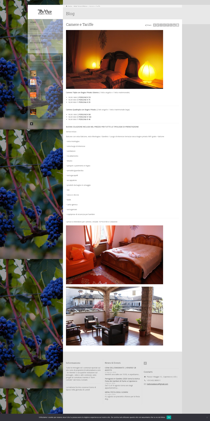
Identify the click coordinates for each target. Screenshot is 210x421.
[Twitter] (157, 25)
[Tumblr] (171, 25)
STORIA (34, 29)
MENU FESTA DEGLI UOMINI (49, 93)
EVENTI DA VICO (38, 36)
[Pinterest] (167, 25)
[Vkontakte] (177, 25)
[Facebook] (161, 25)
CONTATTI (35, 49)
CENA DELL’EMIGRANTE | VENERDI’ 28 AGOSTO (47, 72)
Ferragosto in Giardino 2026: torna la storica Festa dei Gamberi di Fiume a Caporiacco (45, 83)
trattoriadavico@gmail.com (157, 384)
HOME (33, 22)
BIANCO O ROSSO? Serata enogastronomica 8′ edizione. (41, 102)
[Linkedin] (174, 25)
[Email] (154, 25)
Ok (169, 417)
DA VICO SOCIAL (38, 42)
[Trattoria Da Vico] (44, 12)
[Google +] (164, 25)
